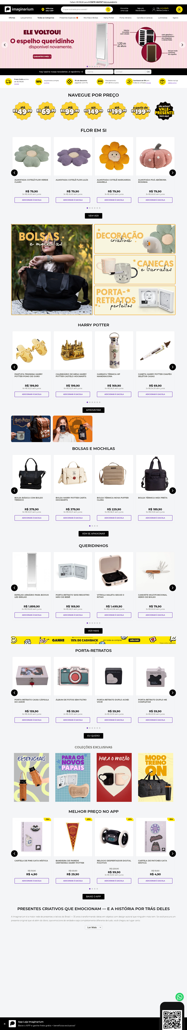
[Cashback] (129, 81)
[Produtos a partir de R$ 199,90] (140, 111)
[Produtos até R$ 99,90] (70, 111)
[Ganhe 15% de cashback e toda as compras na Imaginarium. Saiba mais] (93, 643)
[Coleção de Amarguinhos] (72, 441)
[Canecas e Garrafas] (135, 284)
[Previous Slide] (5, 44)
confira (46, 83)
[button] (47, 9)
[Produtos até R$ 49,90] (22, 111)
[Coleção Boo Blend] (114, 429)
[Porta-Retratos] (135, 314)
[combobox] (87, 9)
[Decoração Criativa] (135, 253)
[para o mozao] (114, 777)
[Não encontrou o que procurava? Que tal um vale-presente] (164, 111)
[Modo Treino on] (155, 777)
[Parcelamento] (100, 81)
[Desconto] (38, 81)
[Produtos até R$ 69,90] (46, 111)
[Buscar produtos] (108, 9)
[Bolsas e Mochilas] (52, 314)
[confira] (72, 777)
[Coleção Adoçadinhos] (156, 429)
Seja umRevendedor (141, 9)
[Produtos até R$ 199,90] (117, 111)
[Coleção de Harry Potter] (31, 441)
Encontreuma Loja (124, 9)
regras (16, 84)
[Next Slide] (182, 44)
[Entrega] (162, 81)
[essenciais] (31, 777)
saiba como (172, 83)
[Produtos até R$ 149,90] (93, 111)
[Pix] (69, 81)
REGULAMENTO (110, 2)
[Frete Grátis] (8, 81)
